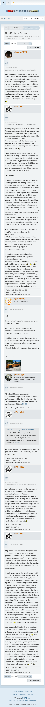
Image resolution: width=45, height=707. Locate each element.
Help (13, 694)
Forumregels (20, 694)
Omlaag (7, 43)
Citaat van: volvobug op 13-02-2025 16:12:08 (21, 430)
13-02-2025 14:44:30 (16, 309)
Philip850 (19, 106)
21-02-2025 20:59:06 (11, 482)
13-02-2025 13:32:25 (11, 122)
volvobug (19, 374)
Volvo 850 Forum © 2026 (22, 691)
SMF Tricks (26, 698)
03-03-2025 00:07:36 (16, 544)
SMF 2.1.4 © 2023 (15, 701)
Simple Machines (29, 701)
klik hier (25, 404)
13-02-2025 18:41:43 (16, 423)
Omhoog (7, 676)
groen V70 (20, 298)
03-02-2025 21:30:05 (11, 67)
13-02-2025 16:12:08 (16, 387)
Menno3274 (21, 52)
